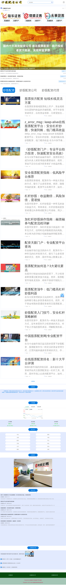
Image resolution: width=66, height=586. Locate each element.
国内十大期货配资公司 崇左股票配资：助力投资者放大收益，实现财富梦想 (18, 68)
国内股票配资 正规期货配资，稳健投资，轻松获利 (11, 521)
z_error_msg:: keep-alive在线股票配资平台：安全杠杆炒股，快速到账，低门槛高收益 (45, 126)
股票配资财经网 (36, 582)
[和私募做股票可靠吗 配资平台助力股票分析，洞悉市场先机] (29, 554)
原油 (48, 446)
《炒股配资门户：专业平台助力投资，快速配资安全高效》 (45, 151)
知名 (48, 443)
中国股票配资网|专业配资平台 (44, 337)
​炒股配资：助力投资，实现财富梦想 (9, 567)
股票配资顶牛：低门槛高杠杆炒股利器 (45, 291)
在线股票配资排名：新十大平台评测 (45, 361)
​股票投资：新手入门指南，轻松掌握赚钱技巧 (11, 559)
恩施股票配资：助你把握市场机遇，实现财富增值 (11, 76)
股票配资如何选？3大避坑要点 (44, 267)
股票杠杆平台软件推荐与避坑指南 (8, 71)
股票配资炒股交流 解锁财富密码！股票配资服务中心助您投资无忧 (15, 81)
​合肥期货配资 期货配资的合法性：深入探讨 (11, 563)
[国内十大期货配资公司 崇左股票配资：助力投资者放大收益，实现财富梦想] (33, 47)
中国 (48, 437)
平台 (48, 440)
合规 (18, 437)
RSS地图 (35, 580)
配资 (18, 440)
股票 (48, 434)
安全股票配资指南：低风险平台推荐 (45, 174)
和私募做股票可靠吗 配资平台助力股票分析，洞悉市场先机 (12, 553)
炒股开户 (63, 71)
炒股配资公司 (63, 76)
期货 (18, 449)
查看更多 (33, 381)
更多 (63, 8)
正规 (18, 443)
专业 (18, 434)
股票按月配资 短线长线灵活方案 (44, 100)
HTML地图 (39, 580)
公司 (18, 446)
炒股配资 (11, 575)
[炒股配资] (11, 2)
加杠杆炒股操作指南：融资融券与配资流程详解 (45, 221)
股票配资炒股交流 (62, 81)
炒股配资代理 (55, 575)
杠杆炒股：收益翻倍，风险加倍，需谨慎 (45, 197)
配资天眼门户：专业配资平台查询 (45, 244)
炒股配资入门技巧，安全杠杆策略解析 (45, 314)
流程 (48, 449)
